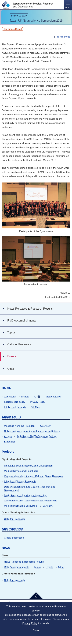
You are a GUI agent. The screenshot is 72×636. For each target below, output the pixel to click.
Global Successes (14, 537)
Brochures (9, 441)
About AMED (11, 417)
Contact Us (10, 396)
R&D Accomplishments (16, 567)
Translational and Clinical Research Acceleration (30, 500)
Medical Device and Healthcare (21, 470)
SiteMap (35, 407)
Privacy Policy (37, 401)
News (6, 547)
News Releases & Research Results (24, 561)
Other (61, 567)
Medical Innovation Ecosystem (21, 505)
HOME (6, 388)
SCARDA (47, 505)
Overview (45, 425)
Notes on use (53, 396)
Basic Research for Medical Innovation (25, 495)
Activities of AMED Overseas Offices (36, 436)
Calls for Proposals (14, 518)
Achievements (12, 529)
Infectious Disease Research (20, 481)
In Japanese (63, 36)
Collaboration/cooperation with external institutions (32, 431)
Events (49, 567)
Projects (8, 451)
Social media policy (14, 401)
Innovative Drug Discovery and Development (28, 465)
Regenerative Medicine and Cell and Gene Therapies (33, 476)
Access (25, 396)
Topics (37, 567)
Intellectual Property (15, 407)
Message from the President (19, 425)
